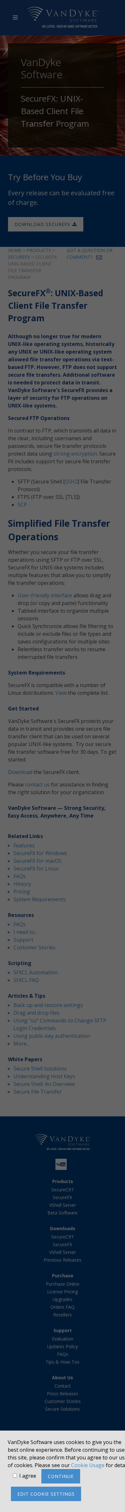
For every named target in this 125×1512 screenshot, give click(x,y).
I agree (27, 1475)
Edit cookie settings (46, 1494)
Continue (61, 1476)
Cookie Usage (87, 1465)
